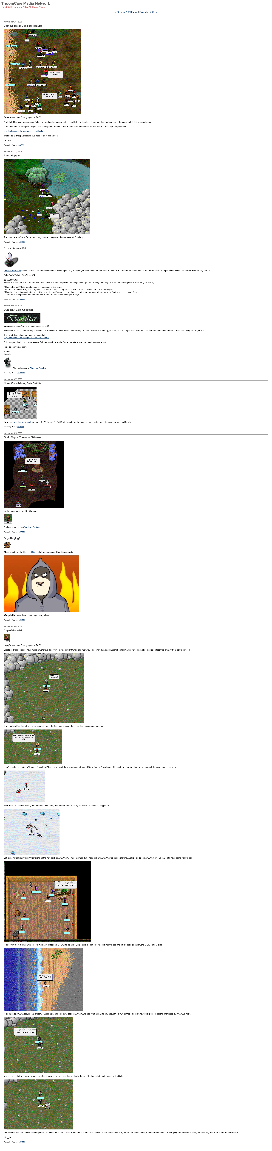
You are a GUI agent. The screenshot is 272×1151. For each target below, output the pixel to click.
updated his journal (22, 422)
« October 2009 (123, 12)
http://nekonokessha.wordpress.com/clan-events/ (26, 337)
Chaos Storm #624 (12, 270)
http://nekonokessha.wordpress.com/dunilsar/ (24, 131)
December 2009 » (148, 12)
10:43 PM (21, 620)
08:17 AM (20, 145)
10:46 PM (21, 242)
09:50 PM (21, 299)
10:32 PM (21, 373)
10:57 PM (21, 532)
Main (135, 12)
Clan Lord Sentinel (38, 368)
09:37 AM (20, 427)
